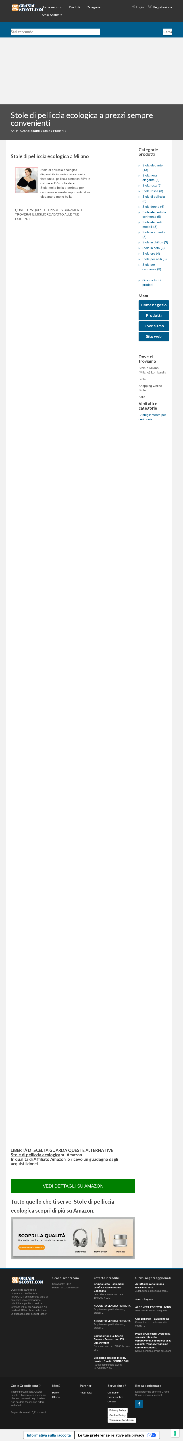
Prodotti (74, 7)
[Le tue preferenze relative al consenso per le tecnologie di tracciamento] (175, 1433)
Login (140, 7)
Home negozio (52, 7)
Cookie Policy (117, 1415)
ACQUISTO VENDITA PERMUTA (112, 1305)
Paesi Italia (86, 1392)
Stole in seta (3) (153, 248)
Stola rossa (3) (152, 191)
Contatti (112, 1401)
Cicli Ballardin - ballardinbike (152, 1318)
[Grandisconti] (27, 7)
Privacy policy (115, 1397)
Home (55, 1392)
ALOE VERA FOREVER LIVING (153, 1307)
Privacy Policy (117, 1410)
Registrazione (162, 7)
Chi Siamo (113, 1392)
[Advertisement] (91, 71)
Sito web (154, 336)
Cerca (167, 32)
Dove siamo (153, 325)
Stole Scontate (52, 15)
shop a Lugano (144, 1299)
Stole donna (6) (153, 206)
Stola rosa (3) (152, 185)
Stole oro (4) (151, 253)
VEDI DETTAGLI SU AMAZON (73, 1186)
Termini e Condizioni (121, 1420)
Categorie (93, 7)
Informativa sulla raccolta (49, 1435)
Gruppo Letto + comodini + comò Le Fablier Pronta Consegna (110, 1287)
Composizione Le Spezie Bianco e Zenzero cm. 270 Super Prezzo (109, 1339)
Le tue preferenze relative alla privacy (111, 1435)
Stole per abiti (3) (154, 259)
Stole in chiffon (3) (155, 242)
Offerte (56, 1397)
